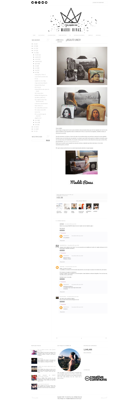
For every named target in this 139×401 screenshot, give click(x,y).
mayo (36, 70)
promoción (65, 195)
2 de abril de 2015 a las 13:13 (77, 235)
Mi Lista (36, 78)
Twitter (32, 2)
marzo (36, 120)
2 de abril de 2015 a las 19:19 (77, 255)
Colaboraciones (51, 35)
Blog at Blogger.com (61, 398)
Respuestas (63, 232)
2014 (35, 127)
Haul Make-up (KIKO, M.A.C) (40, 97)
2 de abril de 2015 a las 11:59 (70, 224)
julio (36, 66)
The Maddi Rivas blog (69, 396)
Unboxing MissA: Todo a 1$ (40, 74)
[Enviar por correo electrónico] (57, 197)
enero (36, 124)
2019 (35, 44)
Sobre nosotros (62, 35)
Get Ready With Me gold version (41, 95)
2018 (35, 46)
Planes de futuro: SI (39, 105)
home (34, 35)
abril (36, 72)
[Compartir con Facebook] (62, 197)
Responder (62, 230)
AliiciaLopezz (63, 296)
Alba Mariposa (63, 245)
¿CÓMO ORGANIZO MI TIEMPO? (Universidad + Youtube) (46, 376)
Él (70, 35)
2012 (35, 131)
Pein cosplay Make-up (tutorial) (41, 107)
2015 (35, 52)
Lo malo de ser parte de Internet (41, 103)
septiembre (37, 61)
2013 (35, 129)
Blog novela (41, 35)
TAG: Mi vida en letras (39, 93)
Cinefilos (90, 35)
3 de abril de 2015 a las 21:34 (77, 307)
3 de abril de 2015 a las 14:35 (72, 296)
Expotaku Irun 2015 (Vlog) (40, 81)
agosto (36, 63)
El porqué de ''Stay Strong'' (40, 85)
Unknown (62, 266)
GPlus (36, 2)
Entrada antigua (106, 338)
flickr (42, 2)
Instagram (46, 2)
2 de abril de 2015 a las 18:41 (71, 266)
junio (36, 68)
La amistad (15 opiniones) (43, 384)
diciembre (37, 55)
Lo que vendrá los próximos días (41, 76)
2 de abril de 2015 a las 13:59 (73, 245)
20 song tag (40, 358)
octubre (36, 59)
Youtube (39, 2)
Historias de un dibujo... (79, 35)
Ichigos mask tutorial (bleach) (41, 83)
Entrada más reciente (57, 338)
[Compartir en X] (60, 197)
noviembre (37, 57)
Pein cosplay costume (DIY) (40, 110)
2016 (35, 50)
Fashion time (37, 112)
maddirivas (67, 194)
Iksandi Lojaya (78, 398)
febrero (36, 122)
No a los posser (38, 87)
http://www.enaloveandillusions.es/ (71, 141)
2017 (35, 48)
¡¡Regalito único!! (38, 118)
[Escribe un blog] (59, 197)
